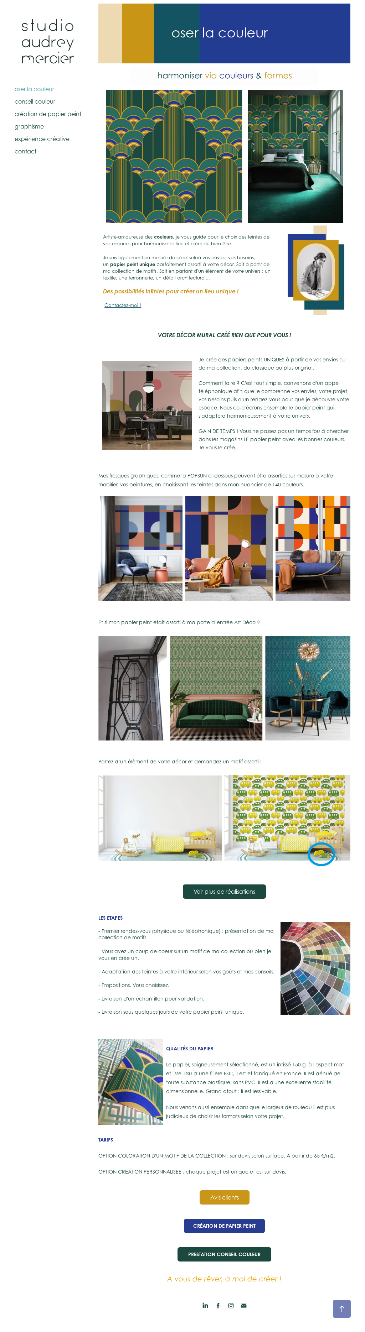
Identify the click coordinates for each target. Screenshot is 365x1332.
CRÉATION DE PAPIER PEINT (224, 1226)
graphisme (29, 126)
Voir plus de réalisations (224, 891)
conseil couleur (35, 101)
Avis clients (224, 1197)
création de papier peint (48, 113)
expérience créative (42, 138)
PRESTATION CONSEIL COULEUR (224, 1254)
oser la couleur (34, 89)
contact (25, 151)
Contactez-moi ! (122, 305)
